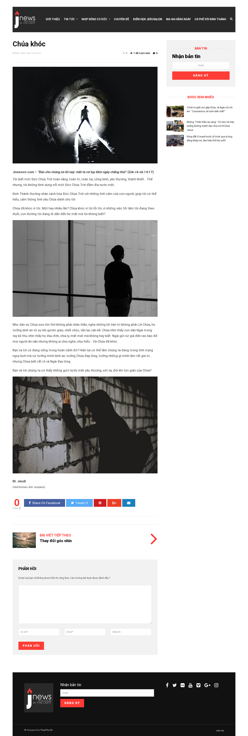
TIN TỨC (69, 19)
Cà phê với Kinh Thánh (210, 19)
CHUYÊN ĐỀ (121, 19)
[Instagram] (216, 685)
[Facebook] (167, 685)
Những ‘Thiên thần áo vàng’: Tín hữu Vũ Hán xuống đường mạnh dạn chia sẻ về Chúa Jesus (210, 126)
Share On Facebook (46, 503)
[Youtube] (191, 685)
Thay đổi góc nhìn (56, 540)
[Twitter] (174, 685)
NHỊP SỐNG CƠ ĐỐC (94, 19)
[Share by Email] (128, 503)
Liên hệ (220, 730)
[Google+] (207, 685)
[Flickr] (183, 685)
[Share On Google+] (114, 503)
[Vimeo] (198, 685)
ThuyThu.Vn (46, 730)
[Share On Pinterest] (100, 503)
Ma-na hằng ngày (178, 19)
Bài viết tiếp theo (55, 535)
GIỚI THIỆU (53, 19)
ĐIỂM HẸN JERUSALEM (147, 19)
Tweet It (81, 503)
